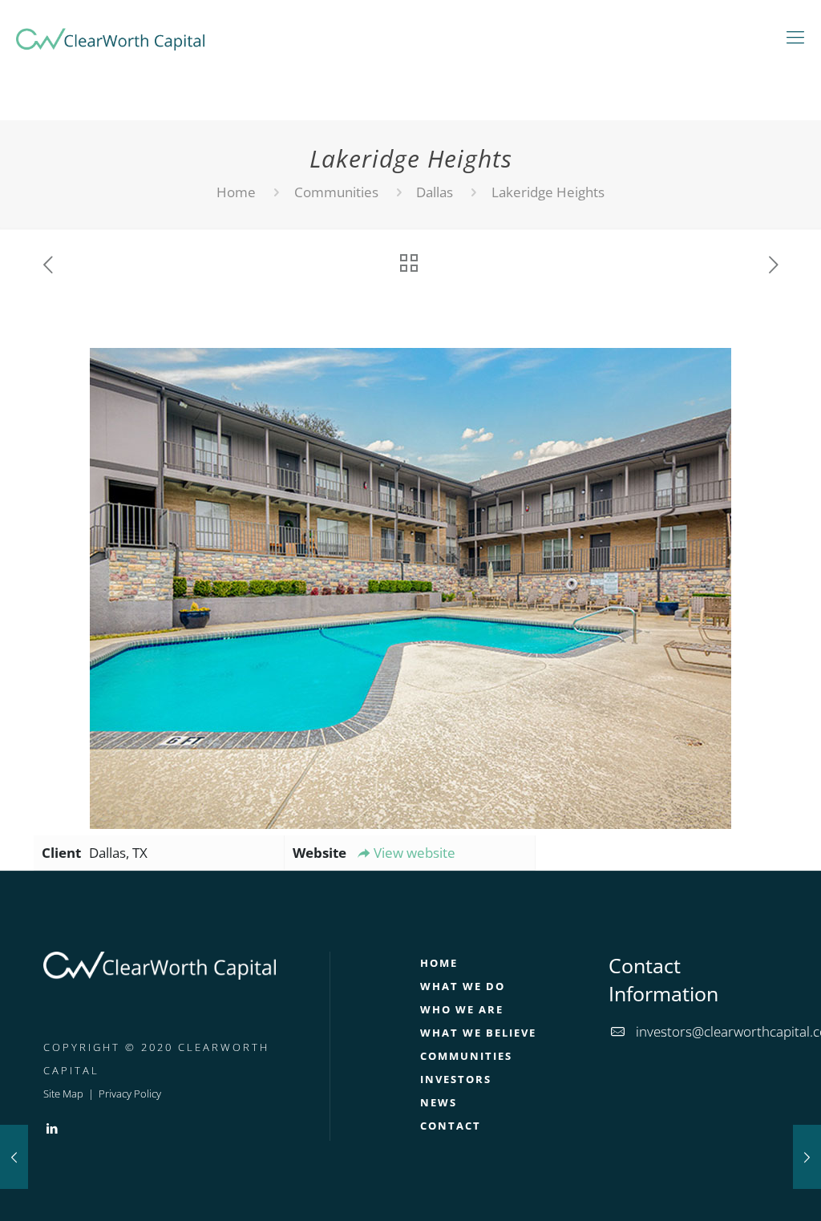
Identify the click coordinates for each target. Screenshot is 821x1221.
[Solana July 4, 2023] (807, 1157)
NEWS (438, 1102)
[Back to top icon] (744, 1188)
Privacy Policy (130, 1093)
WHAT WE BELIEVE (478, 1032)
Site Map (63, 1093)
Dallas (434, 192)
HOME (439, 963)
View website (414, 852)
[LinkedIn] (51, 1128)
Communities (336, 192)
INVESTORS (455, 1079)
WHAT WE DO (462, 986)
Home (236, 192)
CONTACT (450, 1125)
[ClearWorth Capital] (110, 36)
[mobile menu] (795, 36)
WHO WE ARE (462, 1009)
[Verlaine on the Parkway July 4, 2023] (14, 1157)
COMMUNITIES (466, 1056)
